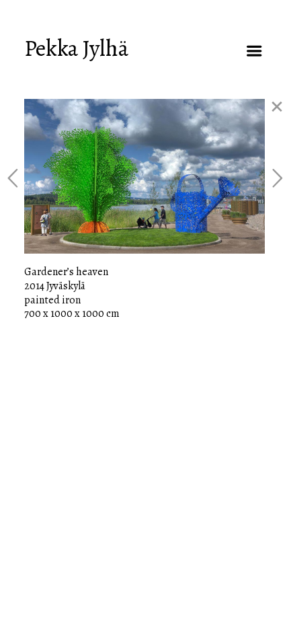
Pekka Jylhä (76, 48)
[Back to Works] (277, 107)
